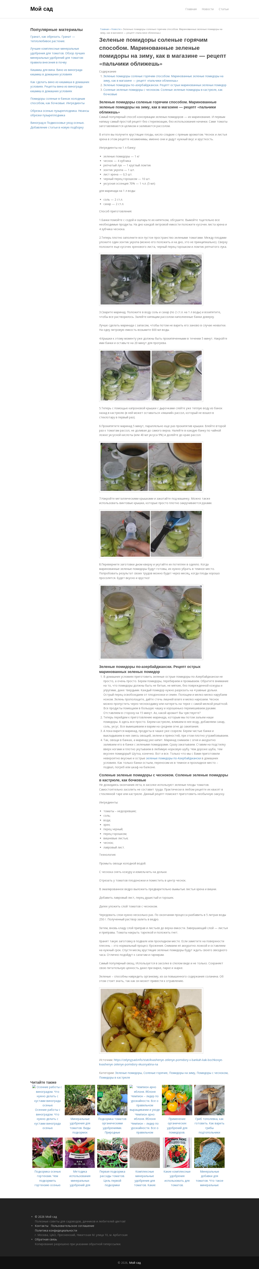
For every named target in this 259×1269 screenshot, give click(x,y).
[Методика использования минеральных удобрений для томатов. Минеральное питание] (80, 1167)
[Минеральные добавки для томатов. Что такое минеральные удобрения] (209, 1167)
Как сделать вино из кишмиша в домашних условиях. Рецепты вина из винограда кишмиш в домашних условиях (59, 86)
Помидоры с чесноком (212, 1073)
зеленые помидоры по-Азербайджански (173, 758)
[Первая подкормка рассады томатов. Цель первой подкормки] (112, 1167)
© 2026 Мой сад (46, 1217)
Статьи (224, 9)
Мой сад (41, 8)
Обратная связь (46, 1239)
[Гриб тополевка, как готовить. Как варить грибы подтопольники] (209, 1114)
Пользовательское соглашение (72, 1226)
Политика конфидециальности (56, 1230)
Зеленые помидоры (128, 1073)
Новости (208, 9)
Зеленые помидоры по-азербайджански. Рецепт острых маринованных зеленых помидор (164, 85)
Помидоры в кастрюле (114, 1077)
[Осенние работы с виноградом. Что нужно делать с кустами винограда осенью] (47, 1105)
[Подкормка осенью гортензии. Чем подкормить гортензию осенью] (47, 1167)
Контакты (41, 1226)
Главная (191, 9)
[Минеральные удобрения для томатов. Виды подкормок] (80, 1114)
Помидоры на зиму (182, 1073)
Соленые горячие (155, 1073)
